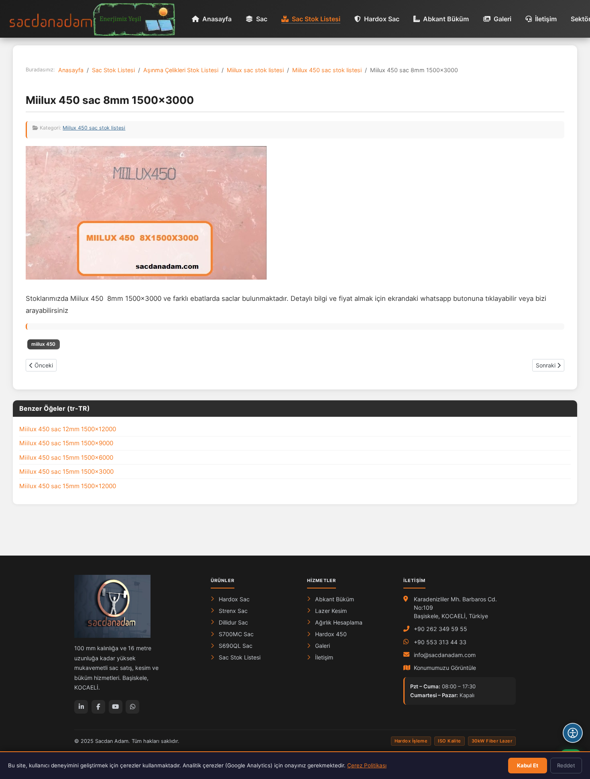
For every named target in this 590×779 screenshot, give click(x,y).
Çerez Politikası (367, 765)
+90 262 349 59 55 (440, 628)
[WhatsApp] (132, 707)
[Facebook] (98, 707)
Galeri (502, 19)
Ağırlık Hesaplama (338, 622)
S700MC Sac (236, 634)
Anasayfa (217, 19)
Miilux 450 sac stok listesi (94, 128)
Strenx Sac (233, 610)
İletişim (546, 19)
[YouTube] (115, 707)
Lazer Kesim (331, 610)
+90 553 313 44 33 (440, 642)
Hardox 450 (331, 634)
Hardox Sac (381, 19)
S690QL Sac (235, 645)
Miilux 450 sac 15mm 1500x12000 (67, 486)
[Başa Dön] (573, 709)
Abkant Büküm (446, 19)
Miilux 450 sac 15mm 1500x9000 (66, 443)
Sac (261, 19)
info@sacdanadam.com (445, 654)
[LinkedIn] (81, 707)
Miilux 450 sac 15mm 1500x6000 (66, 457)
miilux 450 (43, 344)
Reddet (566, 765)
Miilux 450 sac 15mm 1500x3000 (66, 471)
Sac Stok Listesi (316, 19)
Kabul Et (527, 765)
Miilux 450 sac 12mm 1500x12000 (67, 429)
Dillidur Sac (233, 622)
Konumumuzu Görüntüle (445, 667)
